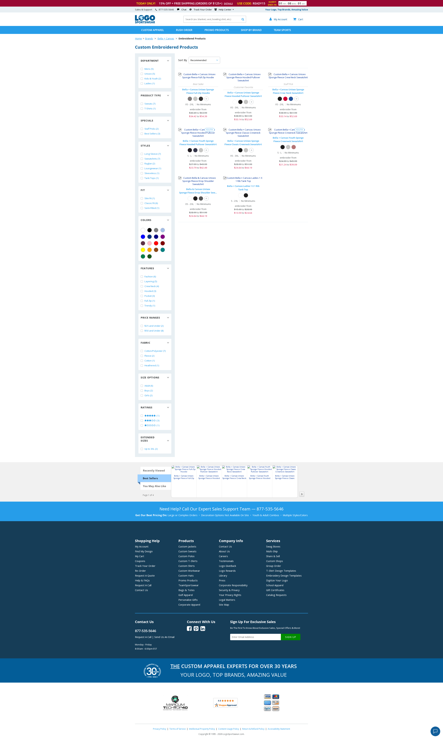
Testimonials (226, 561)
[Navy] (156, 236)
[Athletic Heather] (195, 99)
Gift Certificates (275, 590)
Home (138, 38)
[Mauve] (293, 147)
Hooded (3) (150, 291)
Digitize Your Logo (277, 580)
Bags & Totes (186, 590)
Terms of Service (177, 728)
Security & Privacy (229, 590)
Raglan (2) (149, 163)
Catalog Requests (276, 595)
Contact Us (141, 590)
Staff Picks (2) (151, 128)
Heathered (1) (151, 365)
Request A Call (143, 585)
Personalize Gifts (188, 599)
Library (223, 575)
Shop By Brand (251, 30)
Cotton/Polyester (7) (155, 350)
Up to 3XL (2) (151, 448)
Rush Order (184, 30)
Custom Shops (274, 561)
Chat (183, 9)
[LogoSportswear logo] (145, 22)
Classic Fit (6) (151, 203)
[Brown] (156, 250)
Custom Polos (186, 556)
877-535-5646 (166, 9)
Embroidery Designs (284, 575)
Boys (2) (148, 390)
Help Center (225, 9)
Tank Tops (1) (151, 178)
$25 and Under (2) (154, 325)
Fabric (145, 342)
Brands (149, 38)
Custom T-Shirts (187, 561)
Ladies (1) (149, 83)
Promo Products (217, 30)
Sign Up (290, 637)
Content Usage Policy (228, 728)
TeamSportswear (188, 585)
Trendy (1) (149, 305)
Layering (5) (150, 281)
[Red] (156, 243)
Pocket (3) (149, 295)
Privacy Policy (159, 728)
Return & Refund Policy (253, 728)
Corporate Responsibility (233, 585)
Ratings (146, 407)
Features (147, 268)
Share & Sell (273, 556)
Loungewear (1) (152, 168)
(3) (158, 420)
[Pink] (149, 243)
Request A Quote (145, 575)
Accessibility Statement (279, 728)
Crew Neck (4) (151, 286)
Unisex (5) (149, 73)
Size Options (150, 377)
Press (222, 580)
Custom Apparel (152, 30)
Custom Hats (186, 575)
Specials (147, 120)
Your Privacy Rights (230, 595)
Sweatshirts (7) (152, 158)
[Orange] (149, 250)
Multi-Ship (272, 551)
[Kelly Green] (143, 256)
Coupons (140, 561)
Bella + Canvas (165, 38)
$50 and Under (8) (154, 330)
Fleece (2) (149, 355)
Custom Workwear (189, 570)
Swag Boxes (273, 546)
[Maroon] (162, 243)
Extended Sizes (148, 439)
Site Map (224, 604)
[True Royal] (291, 99)
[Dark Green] (149, 256)
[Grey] (156, 230)
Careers (223, 556)
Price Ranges (150, 317)
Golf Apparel (185, 595)
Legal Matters (227, 599)
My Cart (139, 556)
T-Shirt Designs (281, 570)
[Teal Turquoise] (162, 250)
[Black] (149, 230)
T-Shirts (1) (150, 108)
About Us (224, 551)
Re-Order (140, 570)
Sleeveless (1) (151, 173)
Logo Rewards (227, 570)
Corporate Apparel (189, 604)
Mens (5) (149, 68)
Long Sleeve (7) (152, 153)
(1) (158, 415)
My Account (141, 546)
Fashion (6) (150, 276)
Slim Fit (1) (149, 198)
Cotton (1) (149, 360)
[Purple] (162, 236)
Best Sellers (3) (152, 133)
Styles (145, 145)
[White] (143, 230)
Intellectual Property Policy (202, 728)
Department (150, 60)
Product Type (151, 95)
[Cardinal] (143, 243)
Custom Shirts (186, 566)
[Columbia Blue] (162, 230)
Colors (146, 220)
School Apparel (274, 585)
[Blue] (143, 236)
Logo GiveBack (227, 566)
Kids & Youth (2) (152, 78)
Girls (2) (148, 395)
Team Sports (282, 30)
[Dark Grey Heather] (201, 198)
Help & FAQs (142, 580)
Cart (298, 19)
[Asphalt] (190, 99)
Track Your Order (203, 9)
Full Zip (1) (149, 300)
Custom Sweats (187, 551)
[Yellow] (143, 250)
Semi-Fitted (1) (151, 208)
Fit (143, 190)
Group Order (273, 566)
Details (228, 3)
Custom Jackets (187, 546)
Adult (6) (148, 385)
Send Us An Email (164, 637)
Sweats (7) (150, 103)
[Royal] (149, 236)
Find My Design (144, 551)
